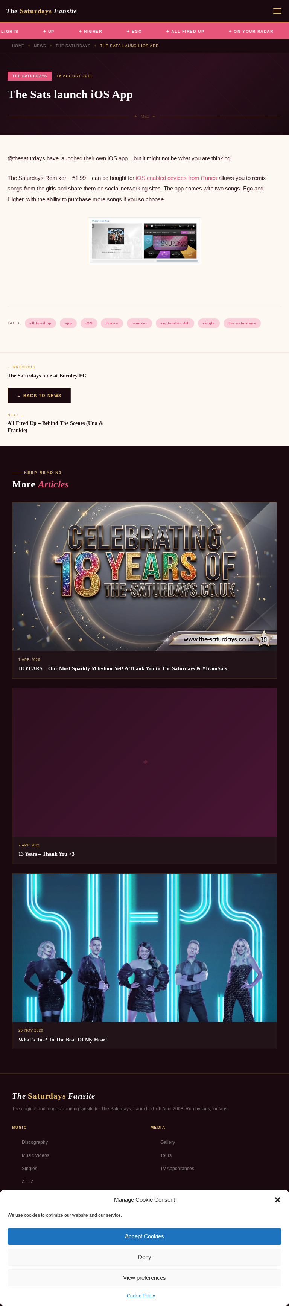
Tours (166, 1155)
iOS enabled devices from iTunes (175, 178)
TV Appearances (177, 1168)
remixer (140, 323)
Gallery (167, 1142)
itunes (112, 323)
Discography (35, 1142)
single (208, 323)
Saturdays (41, 11)
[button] (277, 1200)
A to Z (27, 1181)
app (68, 323)
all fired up (40, 323)
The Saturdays (73, 46)
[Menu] (277, 11)
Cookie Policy (141, 1295)
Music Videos (35, 1155)
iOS (89, 323)
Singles (29, 1168)
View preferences (144, 1277)
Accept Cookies (144, 1236)
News (40, 46)
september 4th (174, 323)
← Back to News (39, 395)
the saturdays (242, 323)
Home (18, 46)
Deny (144, 1257)
